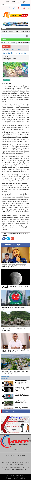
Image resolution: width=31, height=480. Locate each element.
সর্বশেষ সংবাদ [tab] (4, 377)
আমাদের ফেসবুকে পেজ (8, 411)
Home (7, 47)
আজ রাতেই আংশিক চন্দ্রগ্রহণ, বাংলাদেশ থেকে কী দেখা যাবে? (15, 287)
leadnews (8, 49)
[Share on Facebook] (4, 238)
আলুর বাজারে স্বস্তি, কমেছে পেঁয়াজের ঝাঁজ (14, 53)
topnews (14, 49)
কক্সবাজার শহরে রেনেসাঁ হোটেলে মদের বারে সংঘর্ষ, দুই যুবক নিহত (13, 266)
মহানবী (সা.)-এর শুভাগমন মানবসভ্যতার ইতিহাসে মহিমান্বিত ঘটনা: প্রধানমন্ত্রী (15, 351)
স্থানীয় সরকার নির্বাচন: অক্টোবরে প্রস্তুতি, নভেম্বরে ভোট (15, 308)
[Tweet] (8, 238)
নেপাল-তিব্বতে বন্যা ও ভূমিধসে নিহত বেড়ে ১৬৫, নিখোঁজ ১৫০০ (15, 329)
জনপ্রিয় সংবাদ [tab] (4, 378)
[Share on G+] (12, 238)
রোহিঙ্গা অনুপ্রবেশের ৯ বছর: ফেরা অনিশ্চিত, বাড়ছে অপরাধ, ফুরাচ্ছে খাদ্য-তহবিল (15, 372)
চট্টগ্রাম (19, 49)
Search (25, 5)
